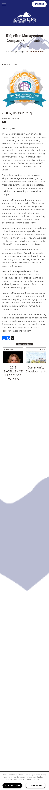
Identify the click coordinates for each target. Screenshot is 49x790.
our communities (35, 52)
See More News (24, 344)
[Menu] (4, 4)
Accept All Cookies (12, 785)
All (4, 122)
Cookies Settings (35, 785)
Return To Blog (10, 64)
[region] (24, 780)
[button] (39, 4)
